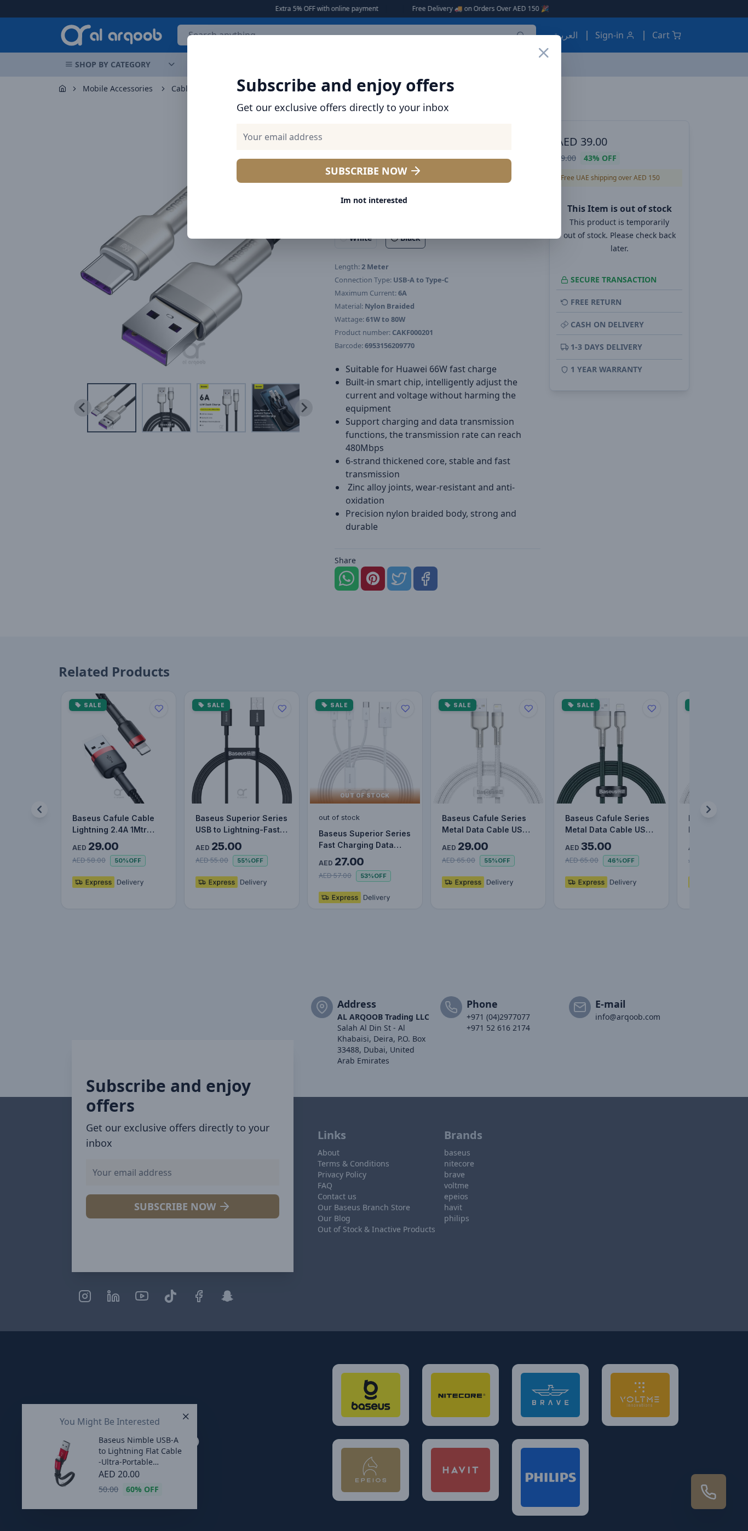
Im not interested (374, 200)
